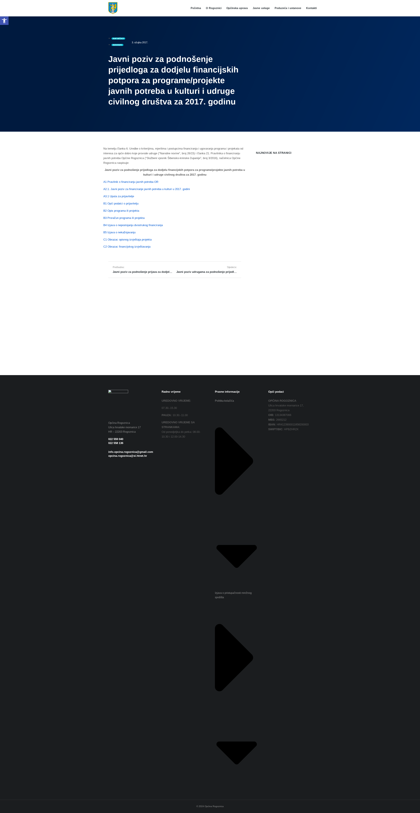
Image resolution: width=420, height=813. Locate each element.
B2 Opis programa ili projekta (121, 210)
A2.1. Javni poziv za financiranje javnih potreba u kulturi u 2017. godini (146, 189)
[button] (4, 20)
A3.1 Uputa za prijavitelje (118, 196)
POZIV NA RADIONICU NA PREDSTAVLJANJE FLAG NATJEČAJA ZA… (281, 202)
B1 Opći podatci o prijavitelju (120, 203)
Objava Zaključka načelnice (273, 260)
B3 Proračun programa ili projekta (124, 218)
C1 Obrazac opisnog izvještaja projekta (127, 239)
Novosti (260, 179)
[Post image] (262, 165)
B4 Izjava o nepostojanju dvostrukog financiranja (133, 225)
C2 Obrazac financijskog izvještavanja (126, 246)
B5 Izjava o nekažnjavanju (119, 232)
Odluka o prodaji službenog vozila (278, 173)
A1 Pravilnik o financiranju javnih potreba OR (130, 181)
